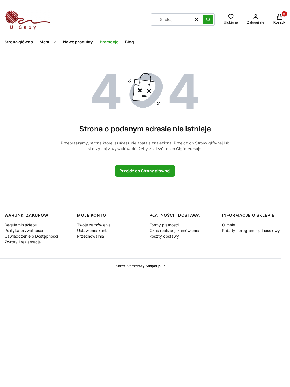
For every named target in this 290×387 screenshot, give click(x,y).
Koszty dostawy (164, 236)
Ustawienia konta (93, 230)
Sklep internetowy (138, 266)
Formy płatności (164, 224)
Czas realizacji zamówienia (174, 230)
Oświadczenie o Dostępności (31, 236)
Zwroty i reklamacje (23, 241)
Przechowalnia (90, 236)
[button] (208, 19)
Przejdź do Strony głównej (145, 170)
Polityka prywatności (24, 230)
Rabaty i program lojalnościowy (251, 230)
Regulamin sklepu (21, 224)
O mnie (228, 224)
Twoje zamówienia (94, 224)
